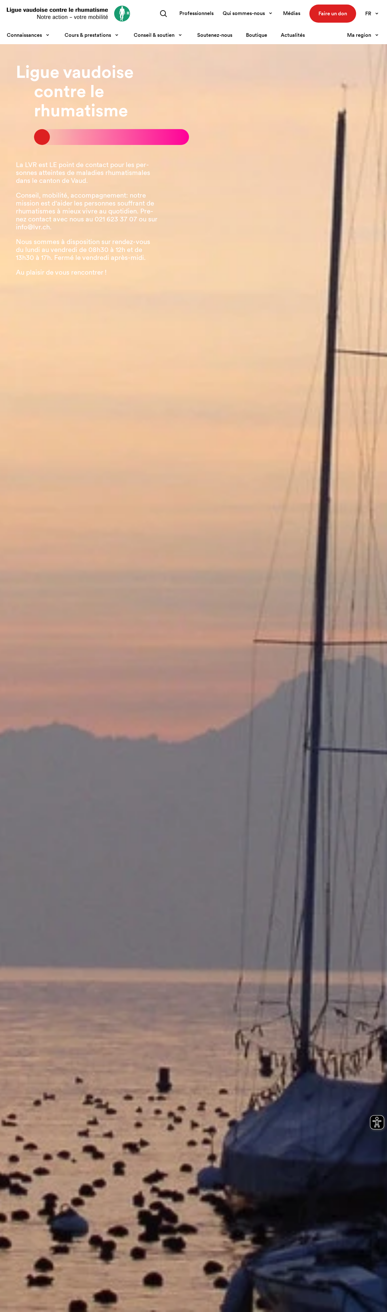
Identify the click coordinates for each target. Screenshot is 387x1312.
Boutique (256, 35)
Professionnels (196, 13)
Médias (291, 13)
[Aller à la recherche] (163, 13)
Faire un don (332, 13)
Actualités (293, 35)
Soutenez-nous (214, 35)
